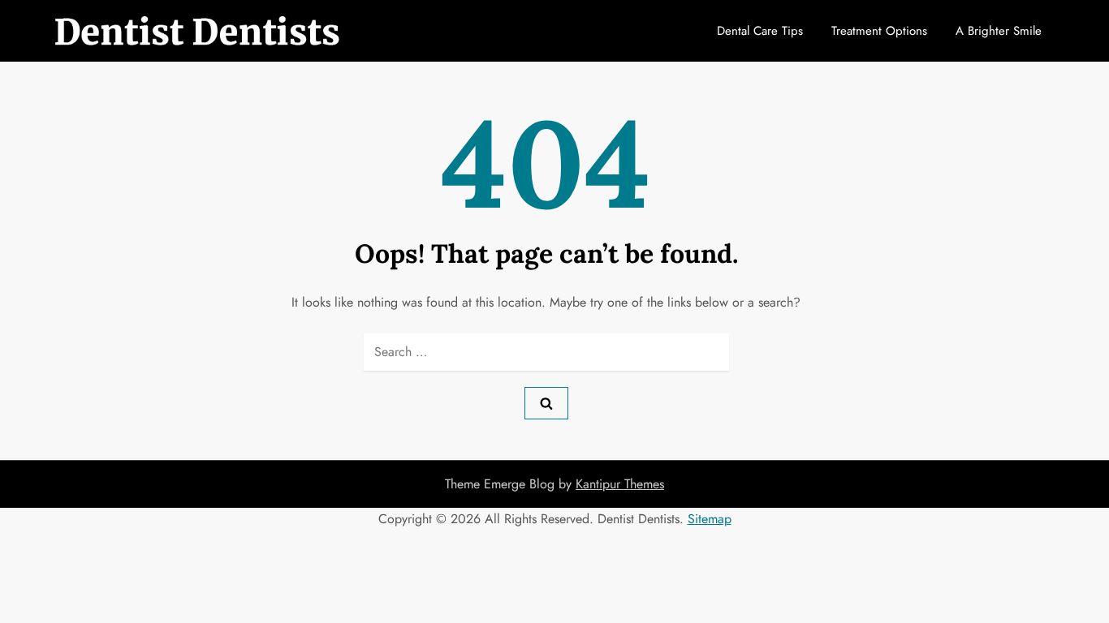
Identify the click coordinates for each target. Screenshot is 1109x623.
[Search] (546, 403)
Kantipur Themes (620, 484)
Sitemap (709, 518)
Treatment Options (879, 31)
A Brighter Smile (999, 31)
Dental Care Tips (760, 31)
